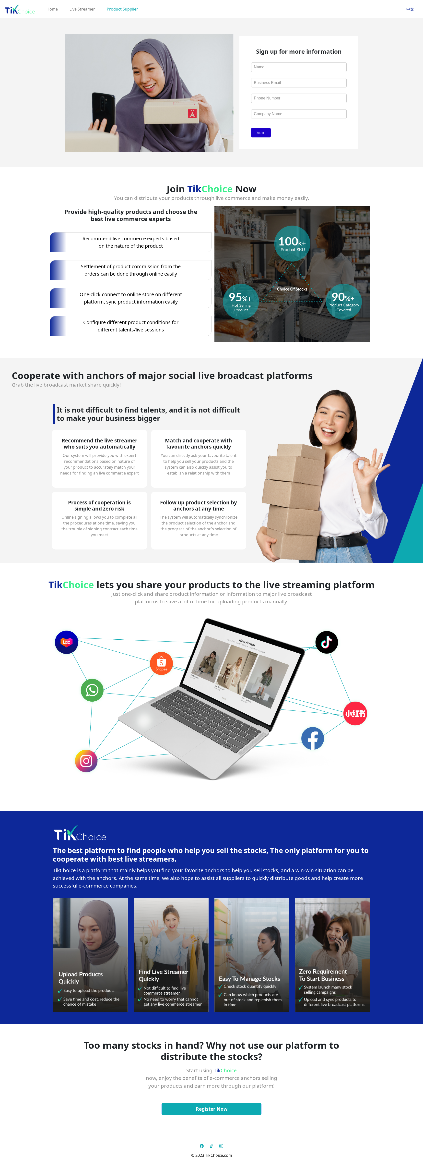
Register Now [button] (211, 1109)
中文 (410, 9)
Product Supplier (122, 9)
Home (52, 9)
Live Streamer (82, 9)
